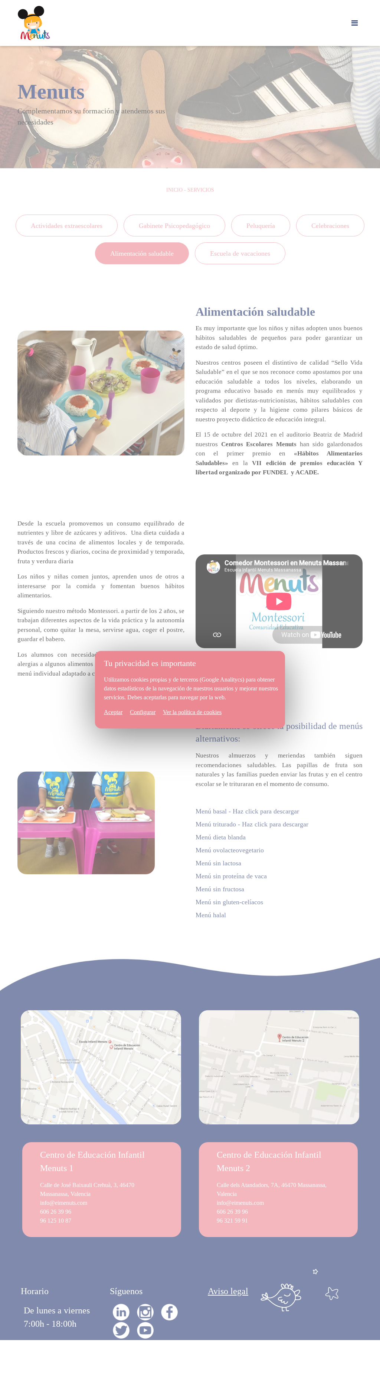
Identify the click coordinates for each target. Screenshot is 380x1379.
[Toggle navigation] (354, 23)
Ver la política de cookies (192, 712)
